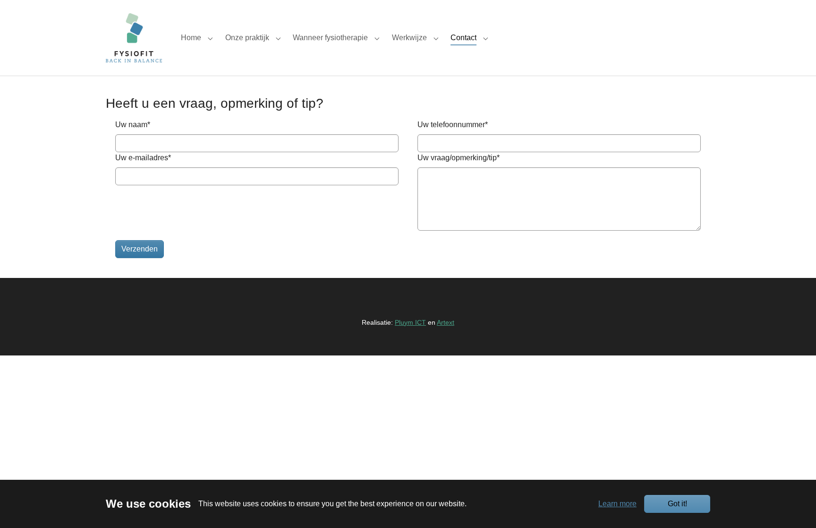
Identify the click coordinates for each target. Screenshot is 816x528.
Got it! (677, 504)
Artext (445, 322)
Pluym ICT (410, 322)
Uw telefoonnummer (452, 125)
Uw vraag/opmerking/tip (458, 158)
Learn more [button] (617, 504)
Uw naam (132, 125)
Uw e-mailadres (143, 158)
